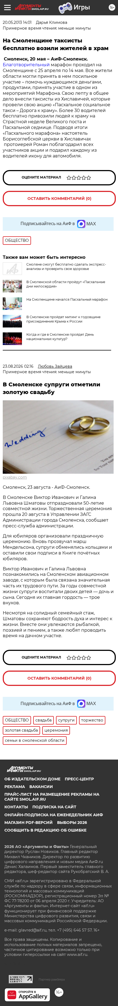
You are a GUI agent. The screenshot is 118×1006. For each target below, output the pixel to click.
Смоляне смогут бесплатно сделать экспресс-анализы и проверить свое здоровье (66, 266)
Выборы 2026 (72, 822)
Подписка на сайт (54, 806)
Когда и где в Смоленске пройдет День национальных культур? (60, 336)
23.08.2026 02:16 (18, 366)
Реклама (14, 786)
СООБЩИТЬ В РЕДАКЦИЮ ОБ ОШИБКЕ (45, 830)
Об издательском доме (32, 779)
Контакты (16, 806)
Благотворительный (26, 64)
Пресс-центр (79, 779)
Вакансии (41, 786)
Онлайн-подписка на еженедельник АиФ (53, 814)
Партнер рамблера (52, 979)
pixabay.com (15, 477)
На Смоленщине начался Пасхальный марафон (67, 299)
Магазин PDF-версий (28, 822)
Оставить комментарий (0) (59, 198)
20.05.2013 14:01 (17, 22)
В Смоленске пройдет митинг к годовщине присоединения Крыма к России (63, 319)
